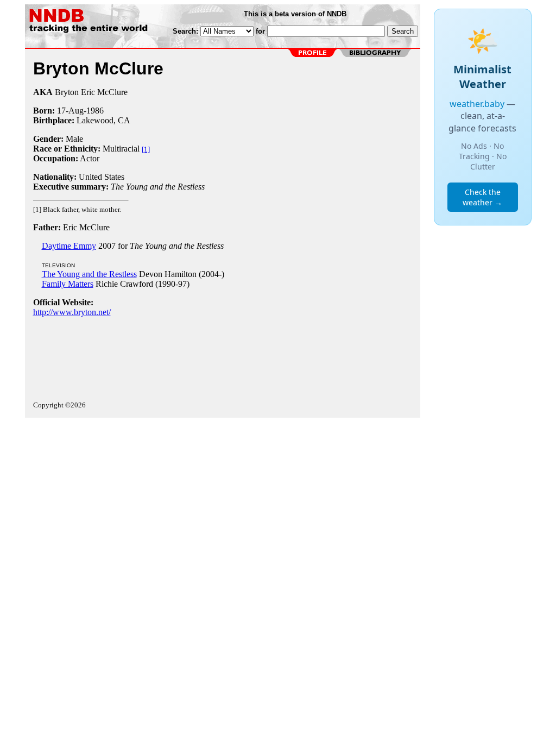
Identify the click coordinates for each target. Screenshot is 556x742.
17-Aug (70, 110)
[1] (146, 149)
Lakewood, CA (103, 120)
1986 (95, 110)
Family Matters (67, 283)
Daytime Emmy (69, 245)
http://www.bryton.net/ (72, 312)
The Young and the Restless (89, 274)
